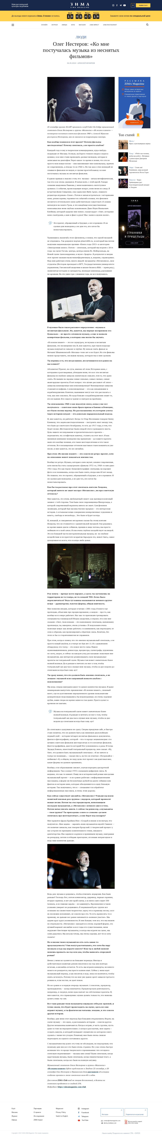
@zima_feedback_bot (109, 1123)
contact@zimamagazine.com (111, 1120)
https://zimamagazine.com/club (72, 1087)
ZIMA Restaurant (110, 25)
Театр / (131, 153)
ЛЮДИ (81, 37)
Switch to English (62, 1116)
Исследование (39, 1116)
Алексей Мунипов (86, 63)
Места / (132, 141)
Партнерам (38, 1108)
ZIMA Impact (94, 25)
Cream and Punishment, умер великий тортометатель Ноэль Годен (139, 170)
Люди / (132, 167)
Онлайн (44, 25)
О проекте (37, 1112)
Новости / (133, 180)
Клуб (73, 25)
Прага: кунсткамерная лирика (139, 144)
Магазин (82, 25)
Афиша (64, 25)
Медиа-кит (59, 1108)
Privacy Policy (61, 1112)
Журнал (55, 25)
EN (133, 5)
